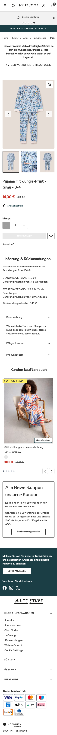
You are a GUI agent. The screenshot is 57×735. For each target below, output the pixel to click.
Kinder (15, 38)
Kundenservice (12, 625)
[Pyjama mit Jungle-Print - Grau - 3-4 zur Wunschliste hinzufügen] (8, 65)
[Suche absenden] (13, 6)
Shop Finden (11, 630)
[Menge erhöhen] (24, 225)
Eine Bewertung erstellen (28, 532)
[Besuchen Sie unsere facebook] (5, 588)
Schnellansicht (43, 440)
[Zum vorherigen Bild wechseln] (8, 114)
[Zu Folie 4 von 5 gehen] (11, 471)
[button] (28, 206)
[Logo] (28, 6)
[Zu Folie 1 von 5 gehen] (3, 471)
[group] (28, 114)
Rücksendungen (13, 640)
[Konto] (44, 6)
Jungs (25, 38)
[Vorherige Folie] (45, 471)
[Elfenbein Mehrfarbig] (6, 457)
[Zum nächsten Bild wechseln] (49, 114)
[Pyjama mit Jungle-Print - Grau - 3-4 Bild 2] (29, 162)
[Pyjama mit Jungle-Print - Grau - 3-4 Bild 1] (11, 162)
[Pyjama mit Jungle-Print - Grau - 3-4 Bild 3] (47, 162)
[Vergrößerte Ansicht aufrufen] (49, 84)
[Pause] (53, 18)
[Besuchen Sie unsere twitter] (18, 588)
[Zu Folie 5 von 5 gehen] (14, 471)
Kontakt (9, 620)
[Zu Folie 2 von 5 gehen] (6, 471)
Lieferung (10, 635)
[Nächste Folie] (51, 471)
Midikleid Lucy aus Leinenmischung (23, 447)
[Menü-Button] (4, 6)
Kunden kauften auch (28, 370)
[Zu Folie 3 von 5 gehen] (9, 471)
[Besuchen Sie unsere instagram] (11, 588)
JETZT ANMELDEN (17, 571)
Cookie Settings (13, 650)
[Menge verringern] (6, 225)
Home (5, 38)
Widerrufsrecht (13, 645)
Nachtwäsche (39, 38)
